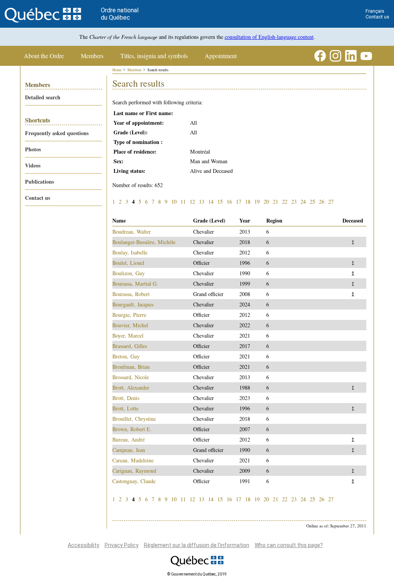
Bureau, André (128, 439)
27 (331, 201)
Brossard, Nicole (130, 377)
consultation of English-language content (269, 36)
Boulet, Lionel (128, 262)
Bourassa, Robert (131, 294)
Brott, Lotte (125, 408)
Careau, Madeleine (133, 460)
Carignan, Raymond (134, 470)
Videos (32, 165)
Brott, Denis (125, 398)
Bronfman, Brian (131, 366)
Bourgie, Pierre (129, 314)
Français (375, 11)
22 (284, 201)
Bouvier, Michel (130, 325)
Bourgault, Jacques (133, 304)
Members (92, 56)
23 (294, 201)
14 (211, 201)
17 (238, 201)
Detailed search (42, 97)
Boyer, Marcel (128, 335)
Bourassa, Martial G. (135, 283)
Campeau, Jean (128, 449)
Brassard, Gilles (129, 346)
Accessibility (83, 545)
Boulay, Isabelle (129, 252)
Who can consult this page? (289, 545)
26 (321, 201)
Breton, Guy (126, 356)
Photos (33, 149)
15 (220, 201)
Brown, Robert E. (132, 429)
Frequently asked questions (56, 133)
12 (192, 201)
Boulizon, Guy (128, 273)
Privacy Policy (122, 545)
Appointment (221, 56)
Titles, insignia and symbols (154, 56)
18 (247, 201)
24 (303, 201)
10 (174, 201)
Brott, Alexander (130, 387)
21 (275, 201)
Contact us (377, 17)
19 (257, 201)
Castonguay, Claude (133, 481)
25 (312, 201)
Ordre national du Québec (120, 14)
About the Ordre (44, 56)
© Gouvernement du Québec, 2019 (197, 574)
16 (229, 201)
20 (266, 201)
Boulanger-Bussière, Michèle (143, 242)
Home (117, 69)
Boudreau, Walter (131, 231)
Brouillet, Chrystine (134, 418)
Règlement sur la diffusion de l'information (196, 545)
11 (183, 201)
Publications (39, 181)
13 (201, 201)
